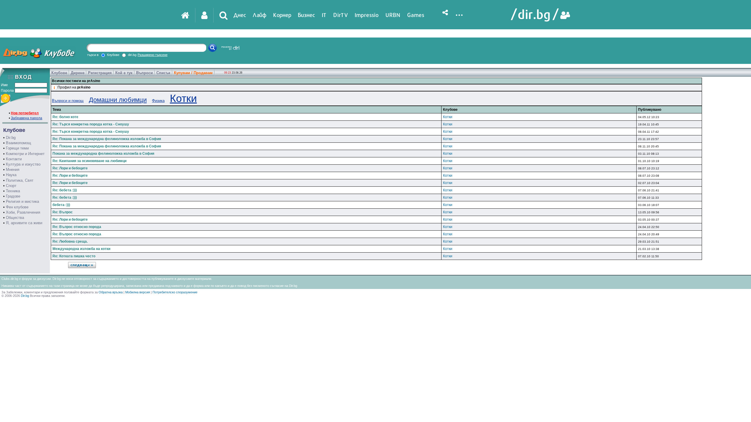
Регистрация (100, 73)
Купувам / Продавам (193, 73)
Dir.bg (11, 137)
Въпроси (144, 73)
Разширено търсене (153, 55)
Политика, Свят (19, 180)
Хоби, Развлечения (23, 212)
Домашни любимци (118, 99)
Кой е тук (124, 73)
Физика (158, 100)
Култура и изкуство (23, 164)
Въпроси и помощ (68, 100)
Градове (13, 196)
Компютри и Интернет (25, 154)
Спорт (11, 185)
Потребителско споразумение (175, 292)
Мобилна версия (137, 292)
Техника (13, 191)
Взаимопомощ (18, 143)
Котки (183, 98)
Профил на (73, 87)
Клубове (59, 73)
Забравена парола (26, 118)
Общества (15, 217)
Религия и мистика (22, 201)
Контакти (14, 159)
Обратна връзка (111, 292)
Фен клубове (17, 207)
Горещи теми (17, 148)
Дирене (77, 73)
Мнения (12, 169)
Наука (11, 175)
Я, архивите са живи (24, 223)
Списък (163, 73)
